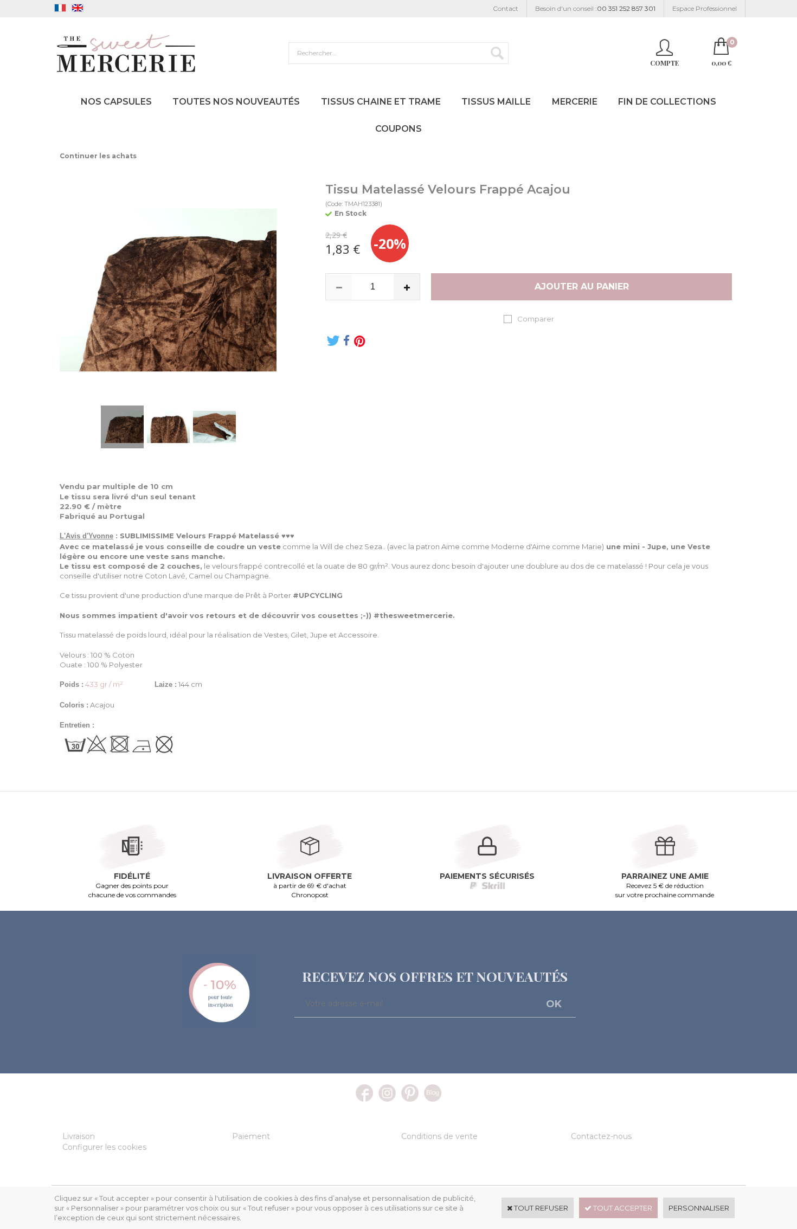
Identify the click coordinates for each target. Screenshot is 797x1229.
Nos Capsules (116, 101)
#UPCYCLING (318, 595)
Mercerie (574, 101)
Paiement (251, 1136)
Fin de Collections (667, 101)
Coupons (398, 129)
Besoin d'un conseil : (595, 8)
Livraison (78, 1136)
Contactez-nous (601, 1136)
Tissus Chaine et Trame (381, 101)
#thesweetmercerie (413, 615)
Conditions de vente (439, 1136)
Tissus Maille (496, 101)
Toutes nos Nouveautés (236, 101)
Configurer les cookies (104, 1147)
